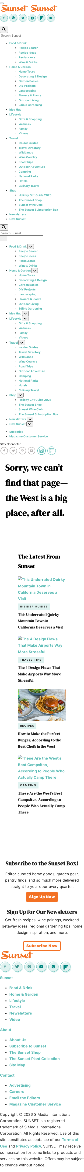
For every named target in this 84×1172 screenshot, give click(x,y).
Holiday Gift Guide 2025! (35, 195)
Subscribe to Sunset (27, 1046)
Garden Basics (28, 81)
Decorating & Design (33, 76)
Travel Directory (30, 148)
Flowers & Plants (30, 95)
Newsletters (17, 214)
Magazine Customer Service (28, 436)
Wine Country (28, 157)
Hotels (23, 181)
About (5, 1029)
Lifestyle (15, 114)
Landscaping (27, 90)
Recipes (27, 725)
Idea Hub (15, 109)
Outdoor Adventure (32, 166)
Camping (25, 171)
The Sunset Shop (30, 200)
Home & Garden (20, 67)
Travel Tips (31, 659)
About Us (17, 1039)
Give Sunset (17, 219)
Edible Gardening (30, 105)
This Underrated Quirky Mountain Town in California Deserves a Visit (40, 621)
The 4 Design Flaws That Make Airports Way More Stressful (39, 674)
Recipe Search (28, 47)
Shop (12, 190)
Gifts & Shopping (30, 119)
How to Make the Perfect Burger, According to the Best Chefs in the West (39, 740)
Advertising (20, 1085)
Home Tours (27, 71)
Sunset (6, 977)
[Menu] (2, 3)
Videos (23, 133)
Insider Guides (28, 143)
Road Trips (26, 162)
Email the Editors (24, 1097)
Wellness (25, 124)
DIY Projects (27, 85)
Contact (7, 1075)
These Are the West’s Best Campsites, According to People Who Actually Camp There (41, 803)
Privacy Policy (28, 1146)
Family (23, 128)
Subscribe (16, 431)
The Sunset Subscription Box (38, 209)
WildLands (26, 152)
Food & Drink (18, 43)
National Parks (28, 176)
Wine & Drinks (28, 62)
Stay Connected (10, 444)
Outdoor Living (29, 100)
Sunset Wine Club (31, 204)
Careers (16, 1091)
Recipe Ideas (27, 52)
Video (14, 1019)
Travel (13, 138)
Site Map (17, 1065)
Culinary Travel (29, 186)
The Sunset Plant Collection (34, 1058)
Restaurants (27, 57)
